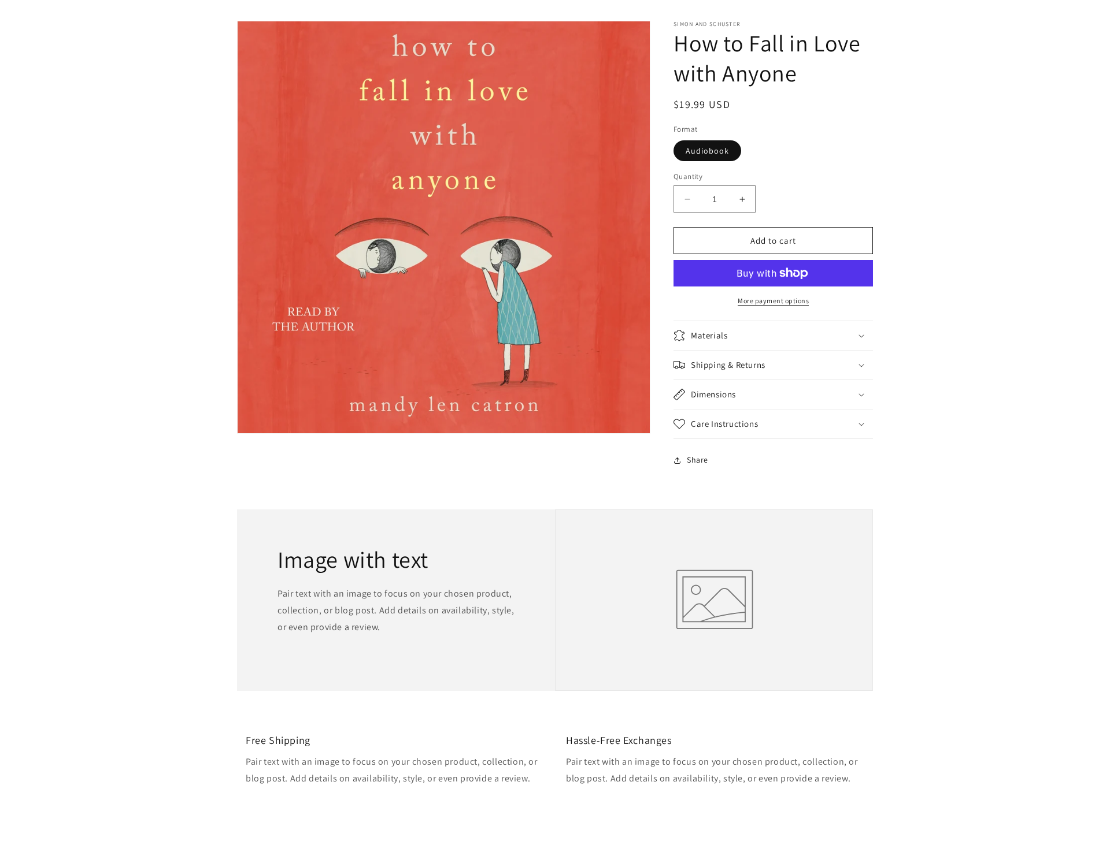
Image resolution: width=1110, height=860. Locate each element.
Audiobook (707, 151)
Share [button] (697, 460)
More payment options (773, 300)
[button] (773, 335)
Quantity (688, 176)
